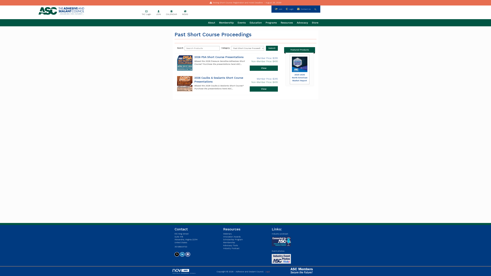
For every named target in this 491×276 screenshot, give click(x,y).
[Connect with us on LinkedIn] (182, 254)
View (263, 68)
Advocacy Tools (230, 245)
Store (315, 22)
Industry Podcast (231, 248)
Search (180, 48)
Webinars (227, 234)
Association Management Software (184, 273)
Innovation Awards (232, 236)
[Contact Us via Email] (187, 254)
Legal (267, 271)
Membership (226, 22)
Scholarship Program (233, 239)
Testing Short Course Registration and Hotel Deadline (238, 2)
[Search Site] (316, 9)
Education (256, 22)
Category (225, 48)
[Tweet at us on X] (177, 254)
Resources (287, 22)
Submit (271, 48)
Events (242, 22)
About (211, 22)
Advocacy (302, 22)
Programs (271, 22)
